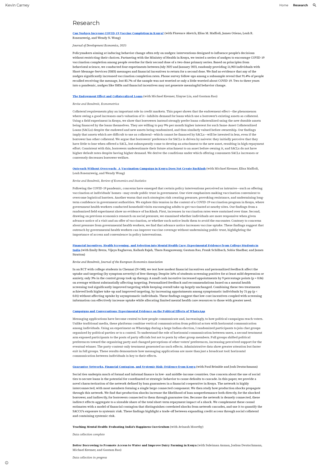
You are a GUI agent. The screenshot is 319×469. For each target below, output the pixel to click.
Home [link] (283, 5)
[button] (314, 5)
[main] (168, 240)
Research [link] (300, 5)
